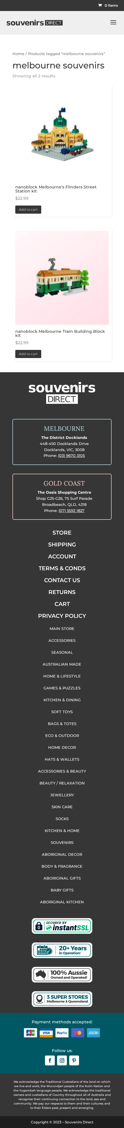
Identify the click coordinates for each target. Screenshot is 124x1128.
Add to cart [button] (28, 209)
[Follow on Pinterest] (74, 1060)
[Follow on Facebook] (50, 1060)
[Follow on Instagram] (62, 1060)
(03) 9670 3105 (71, 455)
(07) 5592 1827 (71, 510)
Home (18, 54)
